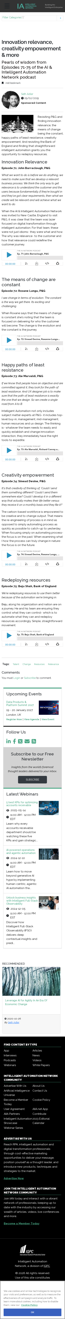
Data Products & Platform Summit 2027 (20, 704)
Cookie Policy (41, 1099)
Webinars (10, 1065)
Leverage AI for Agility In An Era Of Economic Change (26, 1002)
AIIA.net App (40, 1109)
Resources (39, 664)
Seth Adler (27, 94)
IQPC (47, 1266)
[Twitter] (21, 742)
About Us (38, 1085)
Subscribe (30, 677)
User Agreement (14, 1109)
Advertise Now (14, 1178)
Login (16, 677)
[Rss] (34, 742)
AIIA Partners (12, 1113)
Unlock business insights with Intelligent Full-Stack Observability (22, 900)
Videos (36, 1060)
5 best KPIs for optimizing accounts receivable (22, 804)
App (6, 1050)
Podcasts (10, 1060)
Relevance (53, 664)
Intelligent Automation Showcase (18, 1121)
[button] (32, 18)
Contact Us (39, 1090)
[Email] (28, 742)
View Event (48, 719)
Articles (37, 1050)
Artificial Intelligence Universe (17, 1093)
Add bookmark (13, 83)
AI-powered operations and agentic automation (21, 851)
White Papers (41, 1065)
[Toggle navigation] (7, 6)
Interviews (10, 1055)
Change (27, 664)
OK (32, 1312)
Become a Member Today (16, 1102)
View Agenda (31, 719)
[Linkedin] (9, 742)
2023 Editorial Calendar (41, 1121)
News (36, 1055)
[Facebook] (15, 742)
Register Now (14, 719)
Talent (16, 664)
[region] (32, 1300)
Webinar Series (13, 1128)
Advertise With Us (15, 1085)
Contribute (39, 1113)
